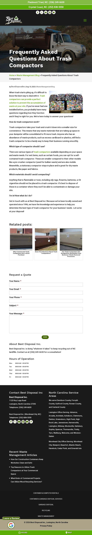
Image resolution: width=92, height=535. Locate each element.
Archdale (59, 416)
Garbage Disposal (46, 505)
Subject (13, 305)
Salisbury (78, 426)
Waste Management (46, 516)
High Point (70, 419)
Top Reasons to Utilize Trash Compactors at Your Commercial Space (24, 470)
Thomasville (68, 429)
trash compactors (42, 152)
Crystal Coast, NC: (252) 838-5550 (46, 7)
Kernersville (74, 423)
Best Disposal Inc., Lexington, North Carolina (49, 522)
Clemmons (77, 416)
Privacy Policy (46, 526)
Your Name (15, 281)
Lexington (53, 426)
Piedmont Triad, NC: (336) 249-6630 (46, 2)
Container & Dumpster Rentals (46, 493)
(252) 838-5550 (25, 418)
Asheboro (68, 416)
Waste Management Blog (45, 87)
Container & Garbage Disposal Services (46, 499)
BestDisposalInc (18, 87)
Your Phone (15, 297)
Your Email (15, 289)
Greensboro (61, 419)
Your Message (16, 313)
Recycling (46, 510)
